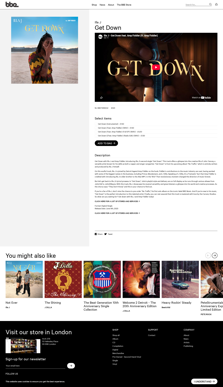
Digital (115, 349)
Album (115, 338)
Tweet (110, 234)
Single (115, 360)
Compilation (117, 346)
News (102, 4)
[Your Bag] (216, 4)
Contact (151, 335)
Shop (94, 4)
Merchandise (118, 353)
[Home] (12, 6)
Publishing (188, 346)
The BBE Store (124, 4)
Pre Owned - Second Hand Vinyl (126, 356)
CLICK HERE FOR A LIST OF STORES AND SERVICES (116, 201)
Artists (186, 342)
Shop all (116, 335)
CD (113, 342)
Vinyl (114, 364)
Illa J (98, 22)
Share (100, 234)
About (111, 4)
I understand (203, 381)
